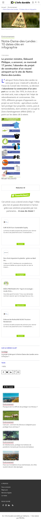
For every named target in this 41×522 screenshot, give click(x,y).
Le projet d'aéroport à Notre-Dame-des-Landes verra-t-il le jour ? (20, 355)
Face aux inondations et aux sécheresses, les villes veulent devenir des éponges (20, 466)
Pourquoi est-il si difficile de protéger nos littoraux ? (20, 407)
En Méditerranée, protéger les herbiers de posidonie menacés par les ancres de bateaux (18, 446)
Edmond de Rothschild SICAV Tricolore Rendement (17, 320)
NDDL (4, 366)
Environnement (12, 7)
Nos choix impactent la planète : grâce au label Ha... (19, 259)
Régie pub (4, 490)
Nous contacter (6, 487)
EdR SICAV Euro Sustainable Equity (15, 228)
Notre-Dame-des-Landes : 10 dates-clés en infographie (19, 9)
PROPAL (22, 518)
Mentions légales (6, 493)
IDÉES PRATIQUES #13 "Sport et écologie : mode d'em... (18, 290)
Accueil (3, 7)
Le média (4, 496)
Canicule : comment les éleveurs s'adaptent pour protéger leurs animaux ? (19, 426)
